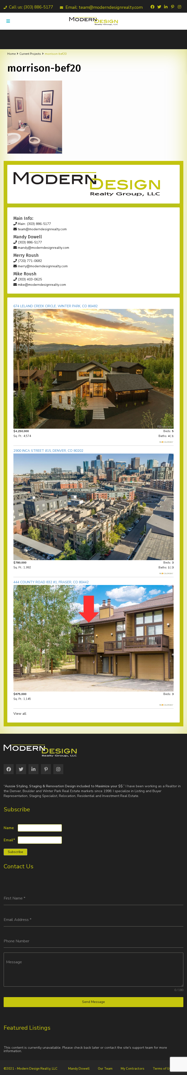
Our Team (105, 1068)
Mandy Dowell (79, 1068)
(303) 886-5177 (29, 242)
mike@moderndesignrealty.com (41, 284)
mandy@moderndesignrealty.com (43, 247)
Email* (9, 840)
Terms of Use (163, 1068)
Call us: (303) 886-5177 (30, 7)
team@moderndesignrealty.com (42, 229)
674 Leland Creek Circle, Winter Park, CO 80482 (55, 306)
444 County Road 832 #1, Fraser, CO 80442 (51, 582)
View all (19, 713)
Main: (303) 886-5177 (34, 224)
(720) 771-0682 (29, 261)
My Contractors (132, 1068)
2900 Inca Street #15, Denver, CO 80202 (48, 450)
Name (9, 828)
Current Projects (30, 54)
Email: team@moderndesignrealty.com (103, 7)
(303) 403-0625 (29, 279)
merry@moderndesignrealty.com (42, 266)
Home (11, 54)
